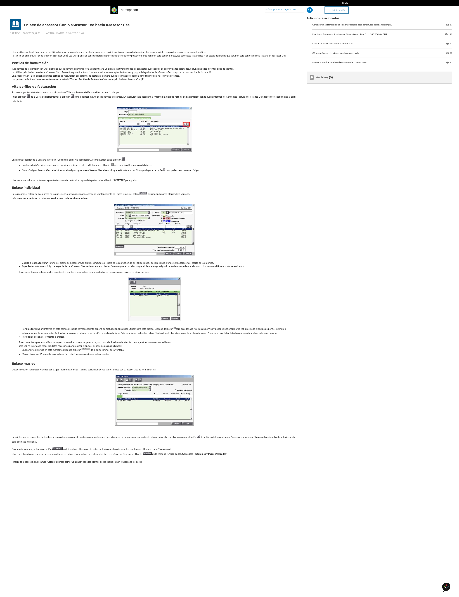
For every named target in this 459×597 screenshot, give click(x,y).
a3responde (129, 10)
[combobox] (284, 10)
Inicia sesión (339, 9)
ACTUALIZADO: (55, 33)
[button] (310, 10)
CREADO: (15, 33)
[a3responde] (114, 10)
